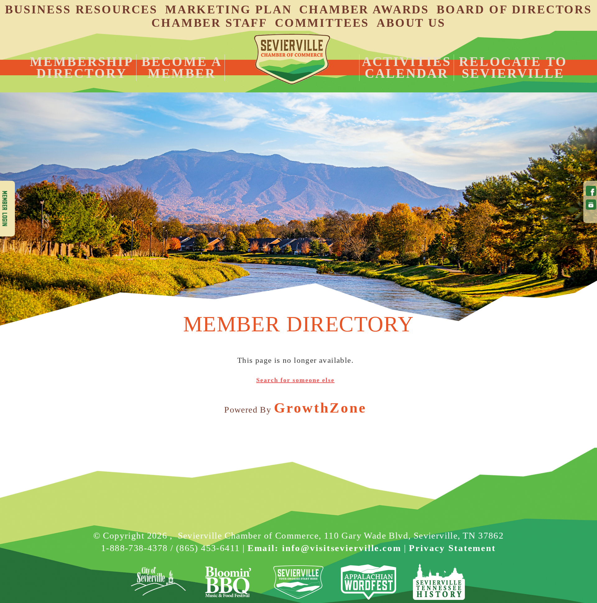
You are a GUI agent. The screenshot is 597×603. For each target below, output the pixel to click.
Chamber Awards (364, 9)
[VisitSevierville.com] (298, 582)
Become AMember (181, 67)
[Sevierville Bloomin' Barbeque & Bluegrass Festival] (228, 582)
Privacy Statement (452, 548)
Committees (322, 22)
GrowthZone (320, 408)
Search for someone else (295, 379)
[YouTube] (589, 204)
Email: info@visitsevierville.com (324, 548)
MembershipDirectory (82, 67)
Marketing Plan (228, 9)
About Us (411, 22)
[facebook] (589, 191)
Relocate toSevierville (513, 67)
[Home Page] (292, 59)
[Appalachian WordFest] (368, 582)
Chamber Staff (209, 22)
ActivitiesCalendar (406, 67)
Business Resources (81, 9)
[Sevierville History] (439, 582)
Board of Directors (514, 9)
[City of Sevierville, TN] (158, 582)
